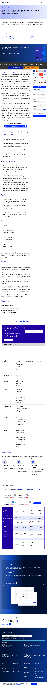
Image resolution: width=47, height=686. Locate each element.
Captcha (35, 113)
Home (3, 16)
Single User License (36, 78)
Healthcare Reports (38, 663)
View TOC (34, 328)
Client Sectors (15, 668)
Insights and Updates (17, 673)
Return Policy (4, 673)
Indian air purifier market (9, 72)
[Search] (41, 2)
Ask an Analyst (29, 36)
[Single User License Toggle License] (14, 495)
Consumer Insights (32, 638)
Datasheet (36, 80)
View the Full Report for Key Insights (10, 53)
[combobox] (39, 94)
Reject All (41, 683)
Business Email (34, 99)
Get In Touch (5, 624)
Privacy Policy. (18, 684)
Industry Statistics (13, 638)
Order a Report (29, 38)
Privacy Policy (4, 668)
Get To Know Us (16, 663)
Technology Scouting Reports (39, 674)
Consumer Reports (27, 672)
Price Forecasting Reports (27, 667)
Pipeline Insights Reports (39, 668)
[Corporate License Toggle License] (29, 502)
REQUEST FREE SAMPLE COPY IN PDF (14, 126)
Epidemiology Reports (39, 671)
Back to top (3, 681)
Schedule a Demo (10, 583)
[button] (8, 485)
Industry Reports (27, 663)
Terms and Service (5, 671)
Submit (39, 116)
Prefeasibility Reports (28, 669)
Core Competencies (17, 666)
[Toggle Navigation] (44, 2)
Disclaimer (4, 666)
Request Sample (29, 33)
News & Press (10, 16)
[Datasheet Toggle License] (27, 495)
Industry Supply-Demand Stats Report (39, 678)
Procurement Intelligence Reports (28, 675)
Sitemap (3, 663)
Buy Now (36, 503)
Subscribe (35, 636)
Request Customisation (9, 38)
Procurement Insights (23, 638)
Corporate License (37, 84)
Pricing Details (7, 36)
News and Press (16, 671)
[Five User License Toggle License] (14, 502)
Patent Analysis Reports (39, 666)
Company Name (35, 102)
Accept (34, 683)
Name (34, 91)
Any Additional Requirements (35, 107)
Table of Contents (8, 33)
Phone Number (35, 95)
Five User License (37, 82)
